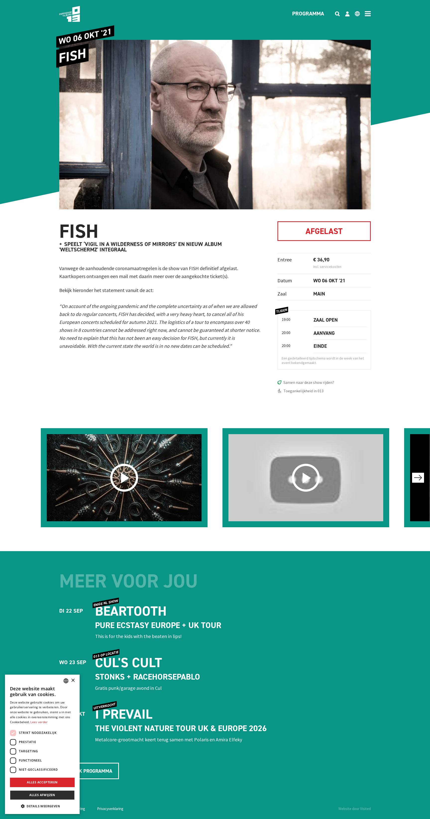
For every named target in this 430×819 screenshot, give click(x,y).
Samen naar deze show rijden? (308, 382)
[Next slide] (418, 478)
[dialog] (42, 744)
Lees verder (39, 722)
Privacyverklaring (110, 808)
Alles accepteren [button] (42, 782)
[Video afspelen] (124, 477)
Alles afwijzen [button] (42, 795)
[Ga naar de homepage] (77, 14)
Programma (308, 14)
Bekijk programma (89, 771)
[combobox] (65, 680)
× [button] (73, 680)
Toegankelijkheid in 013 (303, 390)
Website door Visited (354, 808)
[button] (42, 806)
